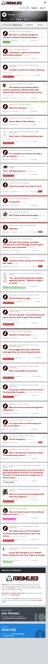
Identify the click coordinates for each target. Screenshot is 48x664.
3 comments (14, 98)
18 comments (14, 218)
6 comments (14, 40)
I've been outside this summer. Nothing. (27, 70)
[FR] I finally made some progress (23, 215)
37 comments (14, 174)
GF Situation (14, 202)
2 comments (14, 232)
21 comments (18, 357)
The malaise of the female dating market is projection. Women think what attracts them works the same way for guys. (22, 90)
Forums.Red (7, 25)
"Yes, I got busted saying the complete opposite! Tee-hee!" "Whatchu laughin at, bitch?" (26, 280)
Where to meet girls (18, 108)
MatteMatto (13, 150)
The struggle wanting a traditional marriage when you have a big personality (22, 350)
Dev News (11, 588)
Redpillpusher (13, 449)
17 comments (14, 429)
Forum (18, 19)
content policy (15, 595)
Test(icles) (13, 228)
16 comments (14, 458)
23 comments (14, 323)
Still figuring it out (17, 171)
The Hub (11, 14)
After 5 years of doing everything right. (26, 136)
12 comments (14, 250)
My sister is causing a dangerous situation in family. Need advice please (20, 36)
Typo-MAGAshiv (13, 273)
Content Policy (9, 636)
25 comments (14, 141)
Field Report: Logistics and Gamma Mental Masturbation (21, 53)
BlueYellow (12, 331)
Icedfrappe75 (13, 420)
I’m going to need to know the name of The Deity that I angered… (23, 390)
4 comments (14, 58)
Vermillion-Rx (13, 183)
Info (26, 19)
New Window (8, 75)
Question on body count (19, 335)
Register (34, 8)
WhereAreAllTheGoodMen (26, 65)
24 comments (14, 413)
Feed (5, 19)
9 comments (14, 124)
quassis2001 (12, 239)
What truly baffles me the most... (23, 371)
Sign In (42, 8)
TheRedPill (17, 49)
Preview (6, 40)
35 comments (18, 75)
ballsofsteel (12, 31)
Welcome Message (18, 634)
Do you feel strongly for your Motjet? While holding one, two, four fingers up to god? (24, 553)
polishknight (13, 65)
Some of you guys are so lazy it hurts (25, 186)
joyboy (11, 212)
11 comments (18, 301)
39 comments (14, 560)
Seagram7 (12, 84)
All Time (40, 25)
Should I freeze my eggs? (20, 298)
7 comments (14, 286)
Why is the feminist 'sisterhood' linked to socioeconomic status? (23, 454)
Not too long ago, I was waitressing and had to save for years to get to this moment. (24, 316)
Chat (11, 19)
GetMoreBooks (13, 118)
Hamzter (11, 508)
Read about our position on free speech (14, 593)
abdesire (11, 198)
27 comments (14, 500)
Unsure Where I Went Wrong (21, 121)
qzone (11, 49)
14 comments (14, 205)
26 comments (14, 395)
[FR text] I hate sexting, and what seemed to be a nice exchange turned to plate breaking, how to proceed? (23, 244)
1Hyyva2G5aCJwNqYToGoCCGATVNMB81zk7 (14, 618)
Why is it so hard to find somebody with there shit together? (26, 495)
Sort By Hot (29, 25)
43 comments (14, 481)
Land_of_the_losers (15, 548)
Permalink (33, 40)
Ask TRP (19, 31)
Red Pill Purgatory (17, 439)
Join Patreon (10, 613)
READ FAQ (9, 630)
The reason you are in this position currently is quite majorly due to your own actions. (22, 533)
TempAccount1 (13, 104)
